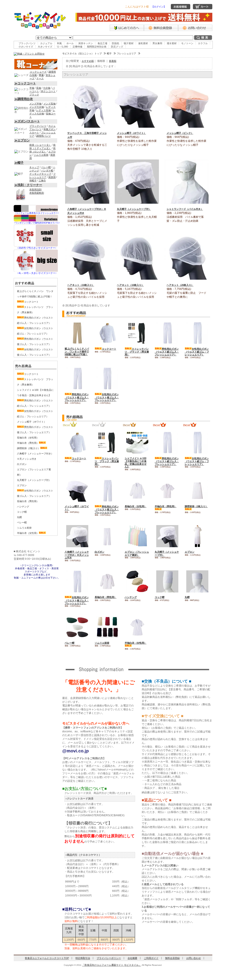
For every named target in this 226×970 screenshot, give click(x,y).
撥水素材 (172, 43)
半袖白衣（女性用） (28, 533)
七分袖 (46, 88)
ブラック (34, 94)
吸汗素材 (129, 43)
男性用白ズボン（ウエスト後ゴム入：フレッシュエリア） (77, 397)
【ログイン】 (158, 6)
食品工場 (102, 43)
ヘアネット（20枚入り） (180, 285)
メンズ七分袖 (36, 107)
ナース (40, 78)
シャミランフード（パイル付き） (185, 209)
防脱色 (115, 43)
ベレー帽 (69, 643)
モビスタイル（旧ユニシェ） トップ (82, 53)
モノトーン (187, 43)
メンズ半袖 (35, 103)
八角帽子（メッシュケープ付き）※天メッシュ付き (77, 554)
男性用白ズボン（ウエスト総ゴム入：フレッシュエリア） (167, 351)
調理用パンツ (43, 136)
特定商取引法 (82, 958)
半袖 (31, 88)
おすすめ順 (88, 61)
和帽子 (33, 180)
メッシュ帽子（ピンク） (180, 133)
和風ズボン (49, 129)
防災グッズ (117, 46)
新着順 (112, 61)
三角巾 (42, 180)
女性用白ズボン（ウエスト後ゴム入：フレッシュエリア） (107, 397)
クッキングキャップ (40, 174)
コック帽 (159, 597)
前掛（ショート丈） (40, 145)
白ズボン (99, 551)
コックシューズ (38, 71)
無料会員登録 (172, 958)
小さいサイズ (26, 46)
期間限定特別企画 (96, 46)
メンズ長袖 (49, 103)
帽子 (109, 53)
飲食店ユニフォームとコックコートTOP (47, 958)
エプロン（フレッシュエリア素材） (137, 553)
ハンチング (131, 597)
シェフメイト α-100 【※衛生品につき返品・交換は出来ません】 (136, 462)
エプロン (189, 551)
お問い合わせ (193, 958)
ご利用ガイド (151, 958)
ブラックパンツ (27, 43)
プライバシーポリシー (109, 958)
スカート (34, 132)
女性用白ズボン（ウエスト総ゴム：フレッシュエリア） (197, 351)
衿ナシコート (48, 91)
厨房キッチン (85, 43)
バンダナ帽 (47, 170)
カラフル (203, 43)
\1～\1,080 (62, 46)
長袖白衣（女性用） (136, 506)
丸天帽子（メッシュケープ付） (134, 209)
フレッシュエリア (126, 53)
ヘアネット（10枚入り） (80, 285)
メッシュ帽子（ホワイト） (131, 133)
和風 (59, 43)
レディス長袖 (43, 110)
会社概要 (132, 958)
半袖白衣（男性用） (28, 443)
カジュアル (46, 43)
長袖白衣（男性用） (106, 597)
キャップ (34, 167)
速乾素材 (143, 43)
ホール (70, 43)
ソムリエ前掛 (102, 643)
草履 (41, 75)
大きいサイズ (45, 46)
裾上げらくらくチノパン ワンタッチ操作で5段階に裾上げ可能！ (77, 351)
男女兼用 (157, 43)
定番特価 (77, 46)
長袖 (38, 88)
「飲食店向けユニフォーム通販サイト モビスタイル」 (111, 965)
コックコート (109, 348)
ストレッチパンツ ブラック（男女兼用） (137, 351)
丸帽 (187, 597)
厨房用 (52, 177)
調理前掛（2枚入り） (28, 448)
